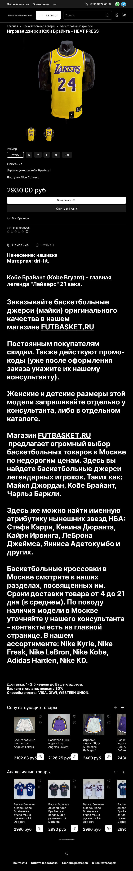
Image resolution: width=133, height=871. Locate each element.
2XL (67, 155)
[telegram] (66, 853)
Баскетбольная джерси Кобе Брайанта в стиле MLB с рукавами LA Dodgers (24, 813)
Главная (12, 26)
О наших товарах (104, 863)
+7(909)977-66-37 (100, 4)
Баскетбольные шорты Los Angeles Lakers (24, 743)
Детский (15, 155)
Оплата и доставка (44, 863)
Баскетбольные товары (39, 26)
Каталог (52, 15)
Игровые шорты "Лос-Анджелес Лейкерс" (91, 745)
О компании (41, 4)
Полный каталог (18, 4)
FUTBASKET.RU (67, 327)
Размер (12, 149)
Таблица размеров (75, 863)
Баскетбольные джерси (76, 26)
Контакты (20, 863)
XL (56, 155)
